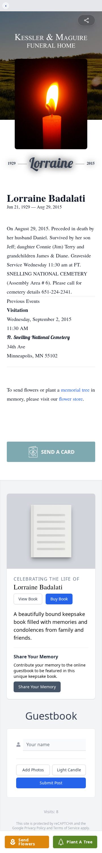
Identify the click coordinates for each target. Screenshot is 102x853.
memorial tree (75, 389)
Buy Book (59, 599)
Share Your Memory (37, 686)
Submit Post (51, 782)
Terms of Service (66, 828)
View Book (27, 599)
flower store (71, 398)
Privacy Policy (35, 828)
